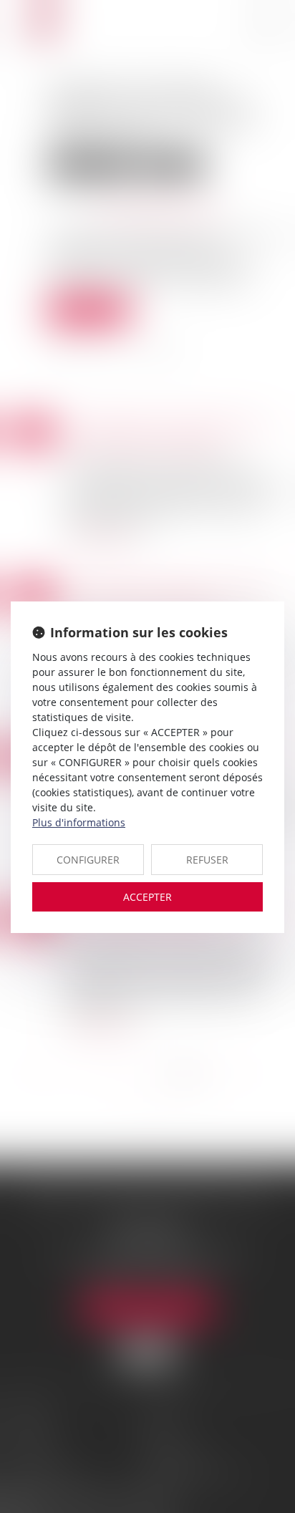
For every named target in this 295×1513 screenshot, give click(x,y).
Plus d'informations (78, 822)
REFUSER (207, 859)
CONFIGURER (88, 859)
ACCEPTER (147, 897)
